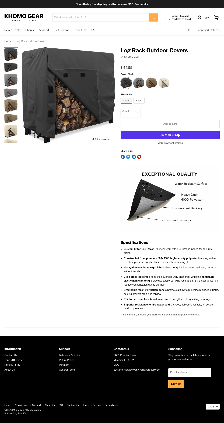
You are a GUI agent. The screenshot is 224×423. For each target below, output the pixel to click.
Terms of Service (92, 405)
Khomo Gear (132, 56)
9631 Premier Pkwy (125, 355)
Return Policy (66, 359)
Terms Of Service (14, 359)
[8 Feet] (139, 104)
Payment (64, 364)
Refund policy (112, 405)
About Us (80, 30)
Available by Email (181, 18)
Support (44, 30)
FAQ (93, 30)
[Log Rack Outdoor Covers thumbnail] (11, 55)
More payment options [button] (170, 142)
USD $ (211, 406)
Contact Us (10, 355)
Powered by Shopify (15, 413)
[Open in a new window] (123, 157)
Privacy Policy (12, 364)
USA (116, 364)
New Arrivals (12, 30)
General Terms (67, 369)
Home (8, 41)
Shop (28, 30)
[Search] (153, 17)
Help (187, 30)
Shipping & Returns (208, 30)
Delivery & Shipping (70, 355)
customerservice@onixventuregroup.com (137, 369)
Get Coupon (61, 30)
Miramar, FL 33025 (124, 359)
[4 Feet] (127, 104)
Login (206, 17)
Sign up (176, 384)
